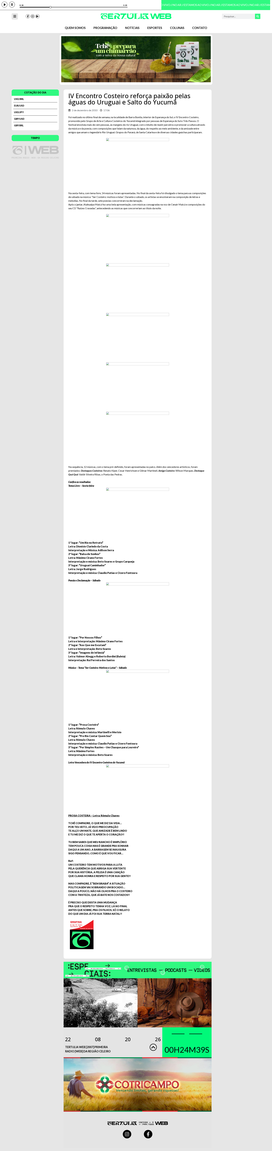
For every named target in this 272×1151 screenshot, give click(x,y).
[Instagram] (33, 16)
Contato (199, 28)
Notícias (132, 28)
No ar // (174, 5)
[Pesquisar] (257, 16)
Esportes (154, 28)
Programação (105, 28)
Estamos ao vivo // (194, 5)
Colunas (177, 28)
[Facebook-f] (28, 16)
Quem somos (75, 28)
